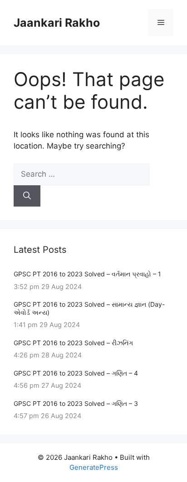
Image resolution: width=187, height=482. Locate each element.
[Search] (27, 196)
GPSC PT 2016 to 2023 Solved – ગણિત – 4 (76, 373)
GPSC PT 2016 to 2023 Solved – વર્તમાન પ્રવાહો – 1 (87, 274)
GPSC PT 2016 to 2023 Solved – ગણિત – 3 (76, 403)
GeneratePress (93, 467)
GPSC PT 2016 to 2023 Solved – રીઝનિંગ (73, 343)
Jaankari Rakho (57, 22)
